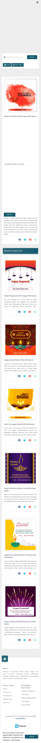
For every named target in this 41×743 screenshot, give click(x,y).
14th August (25, 701)
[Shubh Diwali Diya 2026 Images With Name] (20, 95)
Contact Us (6, 692)
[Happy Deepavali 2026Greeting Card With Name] (20, 601)
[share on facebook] (19, 240)
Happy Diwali (18, 64)
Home (8, 64)
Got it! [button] (32, 736)
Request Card (7, 699)
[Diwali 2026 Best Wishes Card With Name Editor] (20, 468)
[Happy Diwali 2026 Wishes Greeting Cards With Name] (20, 534)
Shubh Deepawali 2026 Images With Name (20, 296)
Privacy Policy (7, 696)
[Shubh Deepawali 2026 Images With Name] (20, 275)
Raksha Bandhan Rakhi (28, 698)
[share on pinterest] (30, 240)
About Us (6, 702)
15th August (25, 694)
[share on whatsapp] (35, 240)
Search (32, 57)
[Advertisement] (20, 25)
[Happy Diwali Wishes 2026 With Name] (20, 339)
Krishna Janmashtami (28, 691)
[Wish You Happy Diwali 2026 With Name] (20, 404)
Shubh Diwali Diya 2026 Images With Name (20, 116)
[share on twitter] (25, 240)
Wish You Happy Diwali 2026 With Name (19, 424)
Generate (9, 214)
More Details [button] (15, 740)
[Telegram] (20, 726)
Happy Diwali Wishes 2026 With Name (18, 360)
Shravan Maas (25, 705)
